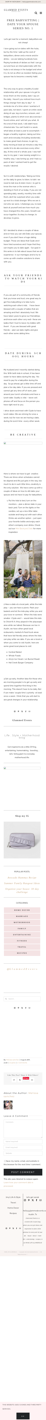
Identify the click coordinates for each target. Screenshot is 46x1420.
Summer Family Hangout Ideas (22, 883)
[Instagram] (6, 1228)
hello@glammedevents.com (31, 2)
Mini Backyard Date (24, 528)
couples (12, 1063)
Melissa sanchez (12, 1060)
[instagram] (14, 711)
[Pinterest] (10, 1228)
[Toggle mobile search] (36, 13)
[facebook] (26, 711)
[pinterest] (18, 711)
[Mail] (20, 1228)
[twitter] (22, 711)
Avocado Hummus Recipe (22, 877)
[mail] (29, 711)
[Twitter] (13, 1228)
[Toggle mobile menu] (41, 13)
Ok (23, 1416)
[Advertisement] (23, 1032)
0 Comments (22, 1063)
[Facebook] (16, 1228)
